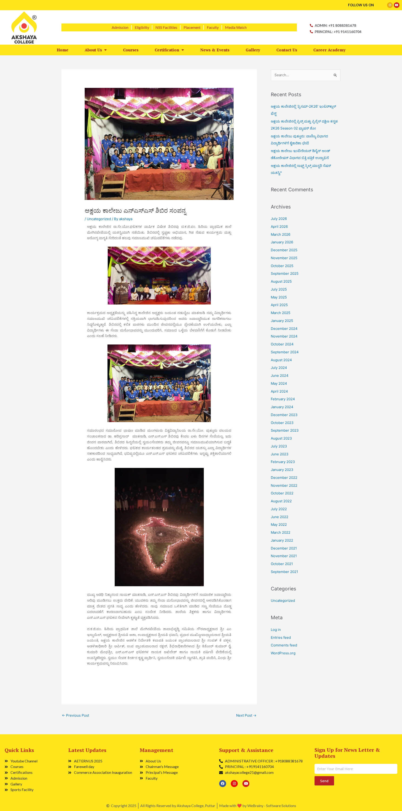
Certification (167, 50)
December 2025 (284, 250)
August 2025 (281, 281)
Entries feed (281, 637)
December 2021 (284, 548)
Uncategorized (99, 219)
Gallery (253, 50)
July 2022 (279, 509)
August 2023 (281, 438)
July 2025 (279, 289)
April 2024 (279, 391)
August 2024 (281, 360)
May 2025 (279, 297)
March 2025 (280, 313)
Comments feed (284, 645)
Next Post (246, 715)
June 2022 (279, 517)
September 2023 (285, 430)
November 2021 (284, 556)
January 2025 (282, 320)
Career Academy (329, 50)
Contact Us (286, 50)
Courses (130, 50)
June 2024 (279, 375)
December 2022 (284, 477)
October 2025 (282, 266)
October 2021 (282, 564)
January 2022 (282, 540)
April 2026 (279, 226)
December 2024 (284, 328)
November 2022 (284, 485)
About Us (93, 50)
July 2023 (279, 446)
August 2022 (281, 501)
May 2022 (279, 524)
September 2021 (284, 571)
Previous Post (75, 715)
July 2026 (279, 218)
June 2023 (279, 454)
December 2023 (284, 415)
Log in (276, 629)
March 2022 (280, 532)
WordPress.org (283, 653)
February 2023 (283, 462)
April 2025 (279, 305)
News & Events (214, 50)
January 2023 (282, 469)
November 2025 (284, 258)
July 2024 (279, 367)
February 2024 (283, 399)
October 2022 (282, 493)
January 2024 (282, 407)
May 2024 (279, 383)
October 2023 (282, 422)
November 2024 (284, 336)
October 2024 (282, 344)
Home (62, 50)
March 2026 (280, 234)
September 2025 (284, 273)
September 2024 (285, 352)
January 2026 (282, 242)
